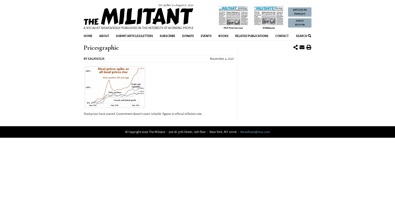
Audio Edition (300, 23)
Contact (282, 36)
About (104, 36)
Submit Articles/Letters (134, 36)
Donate (188, 36)
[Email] (302, 47)
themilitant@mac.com (255, 132)
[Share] (295, 47)
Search (301, 36)
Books (223, 36)
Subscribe (167, 36)
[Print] (308, 47)
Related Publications (251, 36)
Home (88, 36)
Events (206, 36)
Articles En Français (300, 12)
